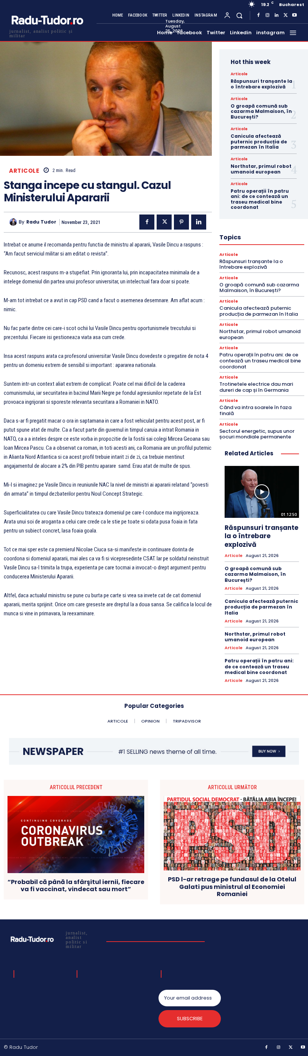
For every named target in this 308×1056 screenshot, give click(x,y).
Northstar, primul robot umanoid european (261, 169)
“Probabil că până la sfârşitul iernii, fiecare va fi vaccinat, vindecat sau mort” (76, 885)
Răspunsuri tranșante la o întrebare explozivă (261, 84)
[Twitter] (285, 15)
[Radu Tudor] (14, 222)
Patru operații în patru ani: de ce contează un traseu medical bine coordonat (260, 199)
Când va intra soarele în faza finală (255, 410)
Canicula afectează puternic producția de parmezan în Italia (259, 141)
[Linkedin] (276, 15)
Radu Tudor (41, 222)
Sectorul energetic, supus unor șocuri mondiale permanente (256, 434)
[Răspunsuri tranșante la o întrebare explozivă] (262, 492)
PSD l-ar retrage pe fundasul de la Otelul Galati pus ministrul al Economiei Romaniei (232, 887)
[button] (239, 15)
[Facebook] (258, 15)
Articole (24, 170)
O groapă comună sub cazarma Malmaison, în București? (261, 111)
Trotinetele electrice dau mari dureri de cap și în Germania (256, 387)
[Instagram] (267, 15)
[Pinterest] (181, 222)
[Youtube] (294, 15)
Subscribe (190, 1018)
